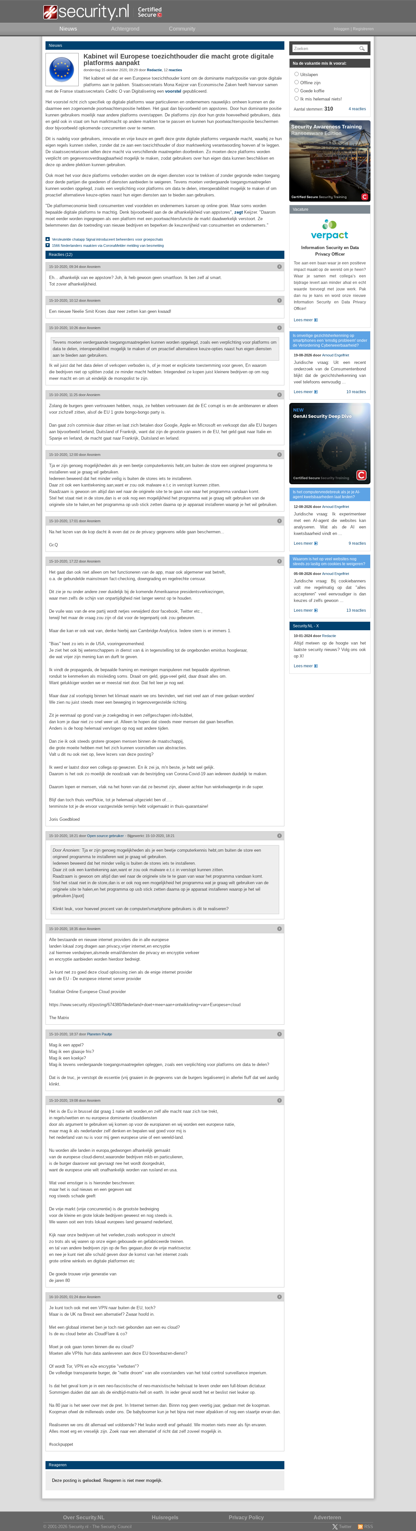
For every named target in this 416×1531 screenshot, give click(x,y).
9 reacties (357, 543)
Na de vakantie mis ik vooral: (319, 63)
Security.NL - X (306, 626)
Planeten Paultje (99, 1034)
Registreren (363, 29)
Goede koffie (312, 90)
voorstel (173, 91)
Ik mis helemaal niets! (321, 99)
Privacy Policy (246, 1517)
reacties (175, 70)
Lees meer (303, 320)
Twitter (345, 1526)
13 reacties (356, 610)
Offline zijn (310, 82)
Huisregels (165, 1517)
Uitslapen (309, 74)
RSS (368, 1526)
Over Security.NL (84, 1517)
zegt (238, 212)
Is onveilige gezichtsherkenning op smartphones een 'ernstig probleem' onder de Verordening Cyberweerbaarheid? (330, 340)
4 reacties (357, 109)
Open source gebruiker (105, 836)
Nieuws (55, 45)
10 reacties (356, 392)
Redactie (154, 70)
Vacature (300, 209)
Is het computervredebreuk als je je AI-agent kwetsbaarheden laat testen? (326, 494)
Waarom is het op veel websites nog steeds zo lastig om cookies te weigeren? (329, 561)
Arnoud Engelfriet (335, 355)
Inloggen (341, 29)
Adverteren (327, 1517)
